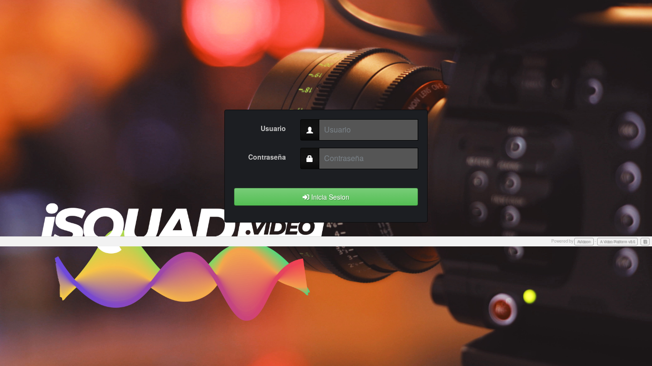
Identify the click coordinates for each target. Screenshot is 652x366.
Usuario (273, 128)
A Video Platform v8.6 (617, 241)
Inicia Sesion (329, 197)
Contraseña (267, 157)
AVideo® (584, 241)
